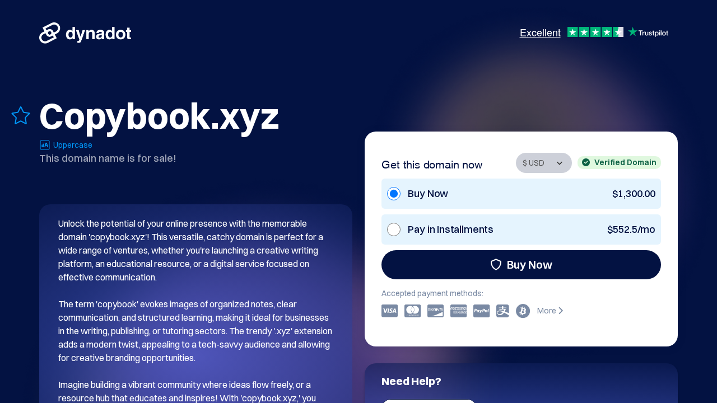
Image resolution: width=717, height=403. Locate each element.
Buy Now (529, 264)
